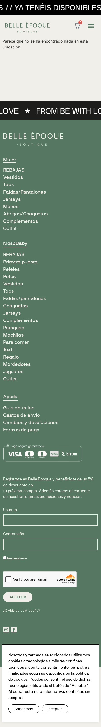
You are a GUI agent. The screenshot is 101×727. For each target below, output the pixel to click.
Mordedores (17, 364)
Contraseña (13, 534)
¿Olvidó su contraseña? (21, 610)
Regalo (11, 357)
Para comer (16, 342)
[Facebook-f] (14, 630)
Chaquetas (15, 306)
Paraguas (13, 327)
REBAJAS (13, 254)
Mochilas (13, 335)
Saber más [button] (24, 709)
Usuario (10, 510)
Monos (10, 206)
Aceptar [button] (55, 709)
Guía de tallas (18, 408)
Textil (9, 349)
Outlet (10, 228)
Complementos (20, 221)
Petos (9, 276)
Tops (8, 184)
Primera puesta (20, 262)
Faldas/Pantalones (24, 192)
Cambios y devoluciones (30, 422)
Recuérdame (16, 558)
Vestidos (13, 177)
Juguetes (13, 371)
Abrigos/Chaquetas (25, 214)
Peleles (11, 269)
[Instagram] (6, 630)
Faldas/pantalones (24, 298)
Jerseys (12, 199)
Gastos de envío (21, 415)
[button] (91, 26)
